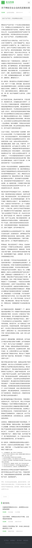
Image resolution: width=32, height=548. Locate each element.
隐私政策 (25, 540)
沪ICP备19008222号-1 (21, 543)
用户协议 (19, 540)
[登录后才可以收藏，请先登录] (30, 12)
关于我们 (6, 540)
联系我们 (12, 540)
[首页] (7, 2)
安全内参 (10, 512)
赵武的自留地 (10, 12)
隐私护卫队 (11, 531)
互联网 (3, 12)
